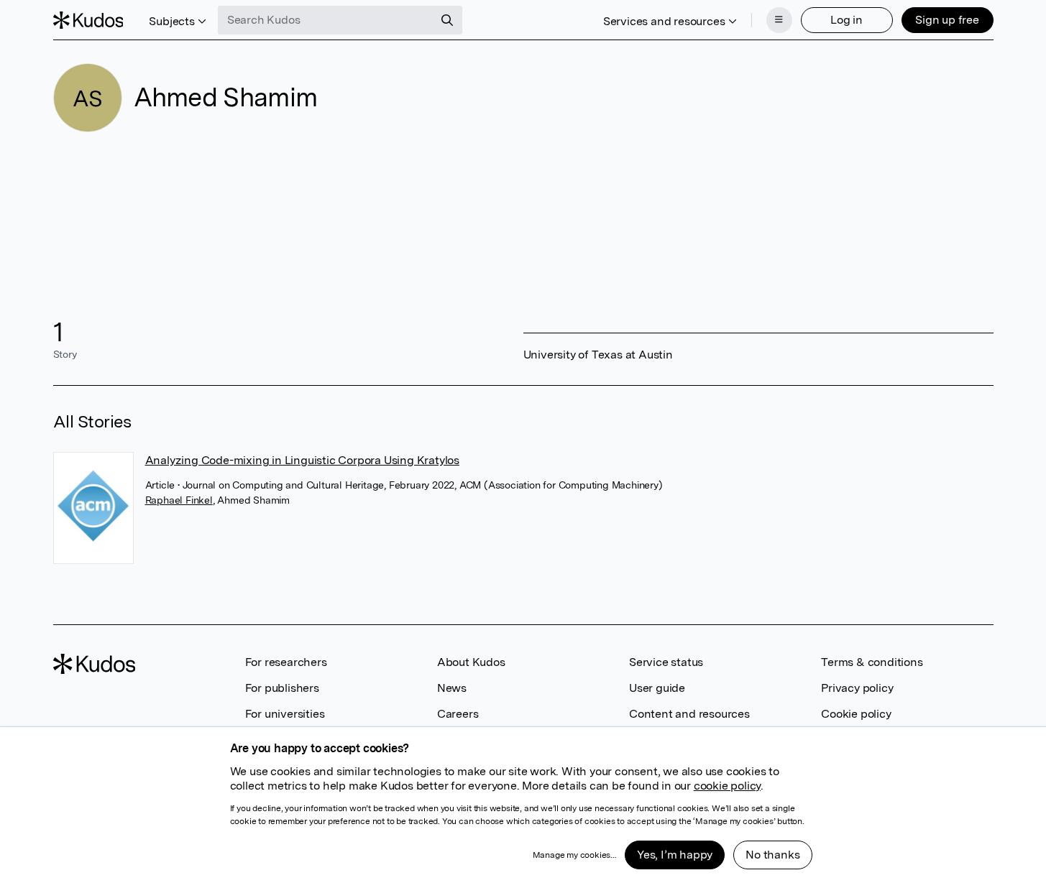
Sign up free (947, 20)
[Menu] (779, 20)
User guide (657, 688)
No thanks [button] (772, 854)
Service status (666, 662)
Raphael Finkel (179, 500)
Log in (846, 20)
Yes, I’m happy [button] (674, 854)
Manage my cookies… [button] (574, 855)
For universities (285, 714)
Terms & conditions (871, 662)
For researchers (286, 662)
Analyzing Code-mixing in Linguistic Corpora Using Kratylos (302, 460)
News (452, 688)
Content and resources (689, 714)
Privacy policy (857, 688)
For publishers (282, 688)
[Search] (447, 20)
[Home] (88, 20)
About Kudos (471, 662)
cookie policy (727, 785)
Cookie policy (856, 714)
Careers (458, 714)
